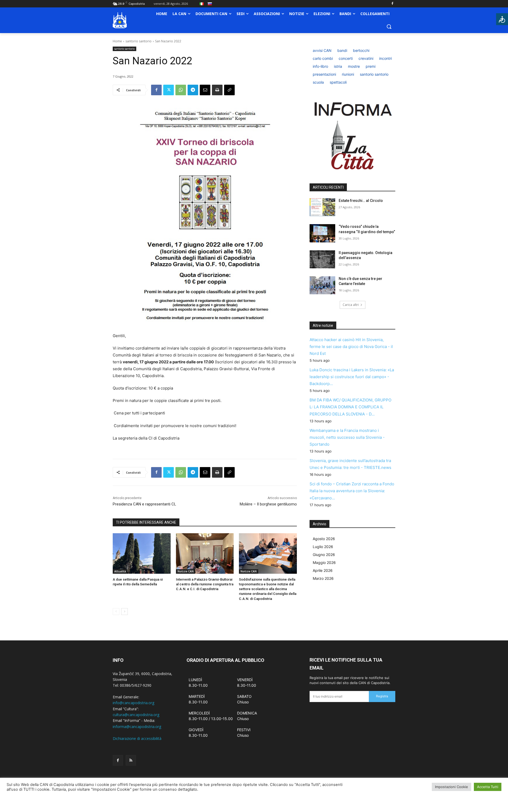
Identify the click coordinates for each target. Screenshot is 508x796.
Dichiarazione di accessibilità (137, 738)
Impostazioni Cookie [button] (451, 787)
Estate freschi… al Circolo (361, 200)
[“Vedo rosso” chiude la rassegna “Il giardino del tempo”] (322, 233)
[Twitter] (168, 90)
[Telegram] (193, 90)
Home (117, 41)
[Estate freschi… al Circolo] (322, 207)
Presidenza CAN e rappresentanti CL (144, 504)
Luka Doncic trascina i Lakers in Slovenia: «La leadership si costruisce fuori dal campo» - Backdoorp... (352, 376)
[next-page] (124, 611)
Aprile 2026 (323, 570)
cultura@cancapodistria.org (136, 714)
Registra (382, 696)
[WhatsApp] (180, 90)
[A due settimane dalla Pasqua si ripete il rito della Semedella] (142, 553)
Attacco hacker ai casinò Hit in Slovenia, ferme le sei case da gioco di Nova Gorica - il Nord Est (351, 346)
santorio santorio (138, 41)
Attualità (120, 571)
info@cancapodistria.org (133, 702)
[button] (389, 26)
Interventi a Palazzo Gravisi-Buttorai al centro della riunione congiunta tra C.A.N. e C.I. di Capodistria (204, 584)
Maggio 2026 (324, 562)
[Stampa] (217, 90)
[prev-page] (116, 611)
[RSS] (131, 760)
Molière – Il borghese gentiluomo (268, 504)
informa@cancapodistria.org (137, 726)
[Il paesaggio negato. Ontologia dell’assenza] (322, 259)
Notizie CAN (186, 571)
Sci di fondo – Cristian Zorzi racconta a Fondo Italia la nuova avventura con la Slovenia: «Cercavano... (352, 490)
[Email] (205, 90)
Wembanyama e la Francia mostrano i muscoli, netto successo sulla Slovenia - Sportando (347, 437)
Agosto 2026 (324, 538)
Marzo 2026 (323, 578)
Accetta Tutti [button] (487, 787)
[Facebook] (392, 4)
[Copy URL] (229, 90)
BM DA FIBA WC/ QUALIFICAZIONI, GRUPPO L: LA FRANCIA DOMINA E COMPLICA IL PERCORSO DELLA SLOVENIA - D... (350, 406)
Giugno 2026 (324, 554)
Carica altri (351, 304)
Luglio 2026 (323, 546)
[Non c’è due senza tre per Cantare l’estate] (322, 285)
